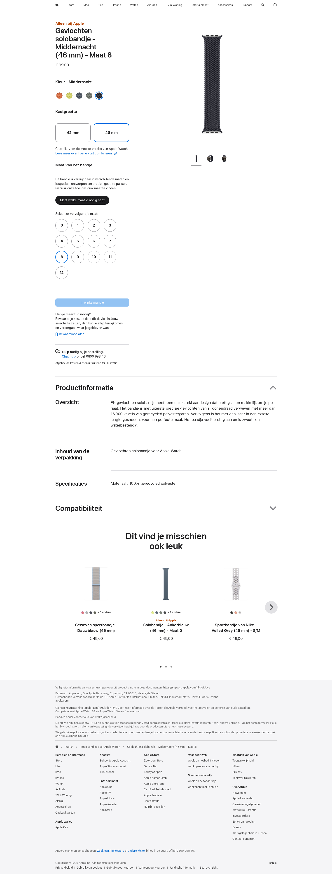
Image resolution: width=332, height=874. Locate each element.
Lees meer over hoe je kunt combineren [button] (84, 153)
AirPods (60, 789)
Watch (69, 746)
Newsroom (239, 792)
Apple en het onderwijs (202, 781)
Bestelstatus (151, 801)
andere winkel (136, 850)
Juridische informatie (182, 867)
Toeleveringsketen (244, 778)
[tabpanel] (212, 85)
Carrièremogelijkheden (246, 804)
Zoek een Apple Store (110, 850)
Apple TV (105, 792)
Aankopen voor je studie (203, 787)
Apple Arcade (108, 804)
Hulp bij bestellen (154, 806)
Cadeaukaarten (65, 812)
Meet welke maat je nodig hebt (82, 200)
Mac (58, 766)
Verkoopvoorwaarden (152, 867)
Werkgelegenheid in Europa (249, 833)
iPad (58, 772)
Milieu (236, 766)
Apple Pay (61, 827)
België (273, 863)
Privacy (237, 772)
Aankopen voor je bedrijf (203, 766)
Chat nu (69, 356)
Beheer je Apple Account (115, 760)
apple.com (61, 700)
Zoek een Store (153, 760)
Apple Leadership (243, 798)
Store (58, 760)
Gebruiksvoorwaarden (120, 867)
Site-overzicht (208, 867)
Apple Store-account (113, 766)
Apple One (106, 787)
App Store (106, 810)
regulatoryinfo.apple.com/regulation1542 (91, 707)
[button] (262, 5)
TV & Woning (63, 795)
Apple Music (107, 798)
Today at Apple (153, 772)
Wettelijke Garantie (244, 810)
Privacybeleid (63, 867)
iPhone (59, 778)
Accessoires (63, 806)
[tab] (196, 159)
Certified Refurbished (157, 789)
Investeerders (241, 815)
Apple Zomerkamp (155, 778)
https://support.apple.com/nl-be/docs (186, 687)
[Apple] (56, 746)
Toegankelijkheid (243, 760)
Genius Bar (151, 766)
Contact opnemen (243, 838)
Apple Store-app (154, 783)
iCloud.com (107, 772)
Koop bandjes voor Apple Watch (100, 746)
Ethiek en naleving (243, 821)
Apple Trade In (153, 795)
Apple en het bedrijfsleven (204, 760)
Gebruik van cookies (89, 867)
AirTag (59, 801)
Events (236, 827)
